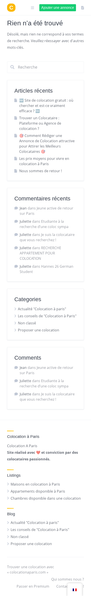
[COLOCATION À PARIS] (11, 8)
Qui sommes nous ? (67, 579)
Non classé (27, 323)
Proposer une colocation (38, 330)
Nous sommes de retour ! (40, 170)
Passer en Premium (33, 586)
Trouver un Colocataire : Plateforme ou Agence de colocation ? (40, 123)
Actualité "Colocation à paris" (42, 308)
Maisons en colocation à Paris (35, 484)
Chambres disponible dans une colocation (46, 498)
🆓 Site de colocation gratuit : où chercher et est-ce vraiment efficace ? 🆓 (46, 105)
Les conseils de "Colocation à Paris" (47, 316)
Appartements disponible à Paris (38, 491)
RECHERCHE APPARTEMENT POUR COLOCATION (40, 253)
